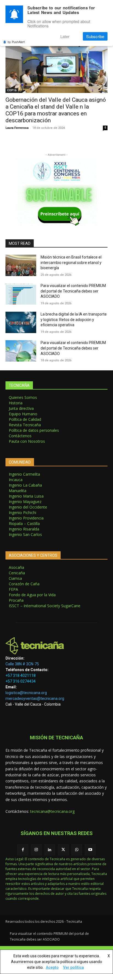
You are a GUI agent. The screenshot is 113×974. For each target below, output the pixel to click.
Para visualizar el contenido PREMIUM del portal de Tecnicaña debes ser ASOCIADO (73, 291)
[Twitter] (63, 849)
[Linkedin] (49, 849)
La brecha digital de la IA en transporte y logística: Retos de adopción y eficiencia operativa (74, 319)
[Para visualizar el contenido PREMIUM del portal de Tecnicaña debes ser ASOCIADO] (20, 294)
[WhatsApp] (76, 849)
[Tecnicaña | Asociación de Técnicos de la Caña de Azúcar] (56, 645)
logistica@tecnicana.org (26, 693)
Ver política (73, 967)
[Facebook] (22, 849)
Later (64, 36)
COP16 (11, 90)
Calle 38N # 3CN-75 (22, 664)
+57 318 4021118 (20, 675)
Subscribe (95, 36)
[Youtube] (90, 849)
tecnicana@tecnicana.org (52, 811)
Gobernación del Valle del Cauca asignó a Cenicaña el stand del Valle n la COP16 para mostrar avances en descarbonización (55, 110)
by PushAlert (16, 41)
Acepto (52, 967)
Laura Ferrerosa (17, 128)
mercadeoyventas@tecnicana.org (34, 698)
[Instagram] (36, 849)
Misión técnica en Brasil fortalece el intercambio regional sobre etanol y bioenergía (71, 262)
